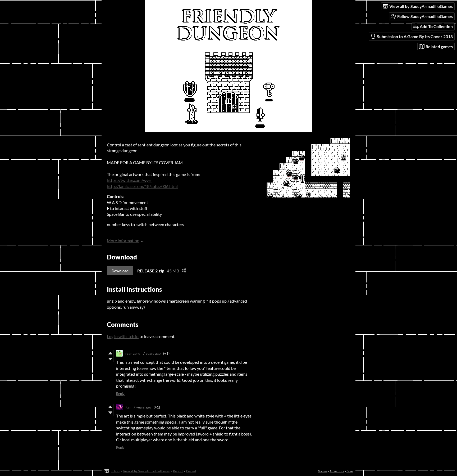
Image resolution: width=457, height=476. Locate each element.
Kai (128, 407)
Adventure (337, 471)
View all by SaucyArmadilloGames (146, 471)
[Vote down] (110, 359)
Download (120, 270)
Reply (120, 394)
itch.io (115, 471)
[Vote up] (110, 353)
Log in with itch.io (123, 336)
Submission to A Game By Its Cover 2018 (415, 36)
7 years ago (152, 353)
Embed (191, 471)
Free (349, 471)
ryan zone (132, 353)
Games (322, 471)
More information (123, 240)
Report (178, 471)
